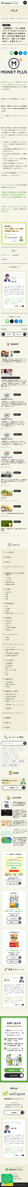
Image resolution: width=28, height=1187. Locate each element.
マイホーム (7, 255)
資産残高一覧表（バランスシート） (15, 613)
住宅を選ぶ (9, 618)
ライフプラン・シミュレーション (15, 644)
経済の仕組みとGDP (11, 694)
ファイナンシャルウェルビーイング (15, 567)
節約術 (7, 611)
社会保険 (8, 608)
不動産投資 (8, 708)
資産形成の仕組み (10, 582)
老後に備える (9, 679)
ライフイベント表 (10, 647)
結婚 (7, 596)
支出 (7, 606)
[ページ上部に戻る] (26, 1164)
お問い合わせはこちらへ (10, 234)
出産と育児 (8, 592)
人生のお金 (8, 580)
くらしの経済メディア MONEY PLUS (14, 84)
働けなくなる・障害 (11, 670)
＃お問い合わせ (14, 303)
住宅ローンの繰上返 (18, 761)
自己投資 (8, 557)
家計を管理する (10, 603)
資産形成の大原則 (10, 584)
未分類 (7, 727)
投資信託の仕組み (10, 698)
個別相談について (14, 1070)
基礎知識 (8, 718)
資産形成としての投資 (12, 691)
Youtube (5, 753)
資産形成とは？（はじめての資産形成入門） (15, 573)
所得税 (7, 637)
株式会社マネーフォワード (8, 82)
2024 (4, 749)
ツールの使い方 (10, 552)
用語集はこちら (14, 787)
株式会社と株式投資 (11, 696)
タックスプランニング (12, 634)
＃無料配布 (6, 301)
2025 (16, 757)
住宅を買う (8, 623)
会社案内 (14, 1112)
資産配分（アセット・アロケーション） (15, 701)
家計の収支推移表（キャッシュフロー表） (15, 650)
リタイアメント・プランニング (14, 713)
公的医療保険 (9, 663)
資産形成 (8, 686)
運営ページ (9, 722)
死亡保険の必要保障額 (11, 655)
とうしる (5, 761)
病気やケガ (8, 667)
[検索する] (24, 743)
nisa (14, 753)
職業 (7, 599)
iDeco (12, 749)
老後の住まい (9, 630)
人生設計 (8, 589)
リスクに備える (10, 660)
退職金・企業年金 (10, 684)
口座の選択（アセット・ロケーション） (15, 705)
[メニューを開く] (25, 3)
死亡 (7, 672)
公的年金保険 (9, 665)
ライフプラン (7, 757)
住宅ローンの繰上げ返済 (10, 765)
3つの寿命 (8, 577)
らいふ (20, 749)
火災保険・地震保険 (11, 627)
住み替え (16, 255)
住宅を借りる (9, 621)
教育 (7, 594)
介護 (7, 674)
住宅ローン (7, 259)
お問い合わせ (14, 1075)
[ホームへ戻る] (14, 1168)
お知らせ (8, 562)
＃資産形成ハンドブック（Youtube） (14, 300)
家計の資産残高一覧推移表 (12, 653)
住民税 (7, 639)
